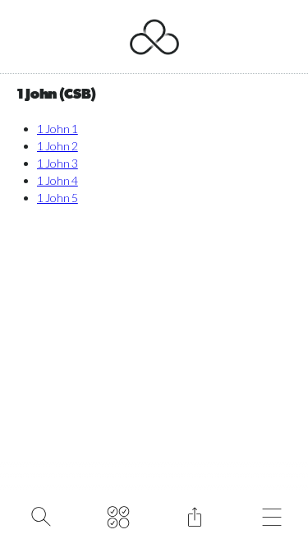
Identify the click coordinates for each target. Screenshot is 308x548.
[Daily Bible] (117, 515)
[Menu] (271, 515)
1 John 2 (57, 146)
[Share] (195, 515)
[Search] (40, 515)
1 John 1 (57, 129)
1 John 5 (57, 198)
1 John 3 (57, 163)
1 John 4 (57, 180)
